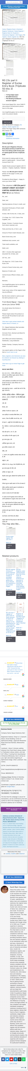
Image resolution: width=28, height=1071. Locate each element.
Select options (20, 633)
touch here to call (12, 352)
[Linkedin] (15, 1059)
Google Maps (11, 786)
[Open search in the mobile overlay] (14, 2)
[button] (3, 42)
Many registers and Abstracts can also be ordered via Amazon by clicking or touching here (13, 358)
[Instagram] (19, 1059)
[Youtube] (11, 1059)
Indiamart (22, 853)
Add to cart (7, 122)
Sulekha (13, 853)
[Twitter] (7, 1059)
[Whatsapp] (24, 1059)
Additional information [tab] (12, 138)
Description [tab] (9, 136)
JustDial (8, 853)
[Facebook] (3, 1059)
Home (4, 29)
